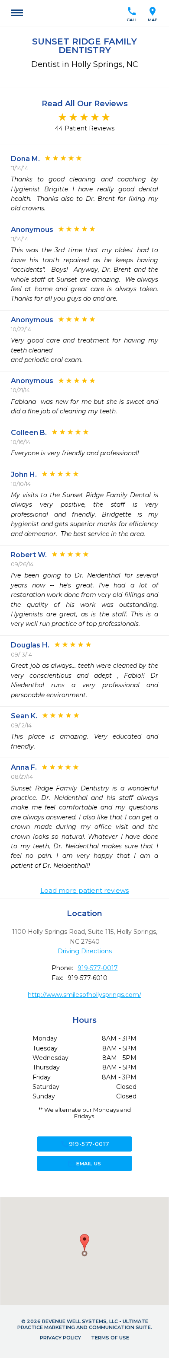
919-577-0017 (98, 968)
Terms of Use (110, 1338)
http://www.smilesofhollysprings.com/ (84, 995)
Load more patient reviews (84, 891)
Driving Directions (85, 951)
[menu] (17, 12)
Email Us (84, 1163)
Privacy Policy (60, 1338)
